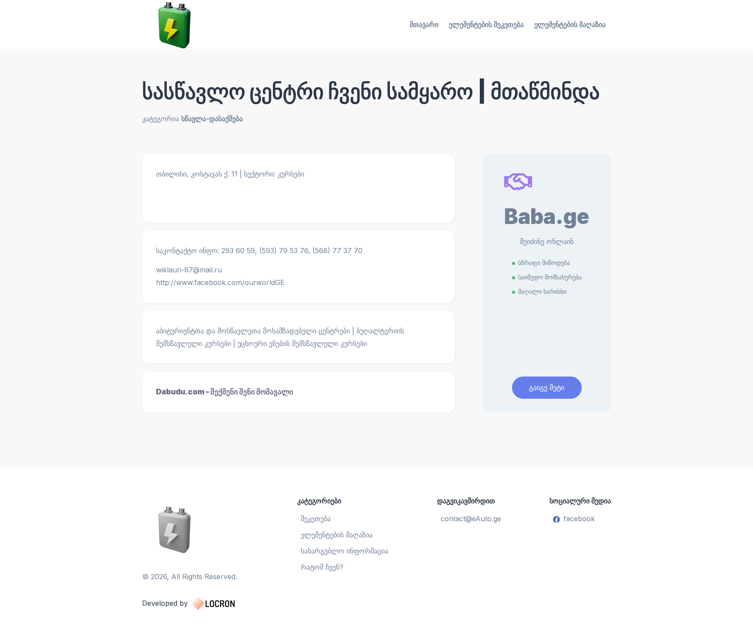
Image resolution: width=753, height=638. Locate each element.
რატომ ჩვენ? (322, 567)
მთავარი (424, 24)
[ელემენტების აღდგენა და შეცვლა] (197, 529)
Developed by (165, 603)
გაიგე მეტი (546, 387)
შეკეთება (316, 518)
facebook (579, 518)
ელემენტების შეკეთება (486, 24)
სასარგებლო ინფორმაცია (344, 550)
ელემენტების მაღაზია (570, 24)
